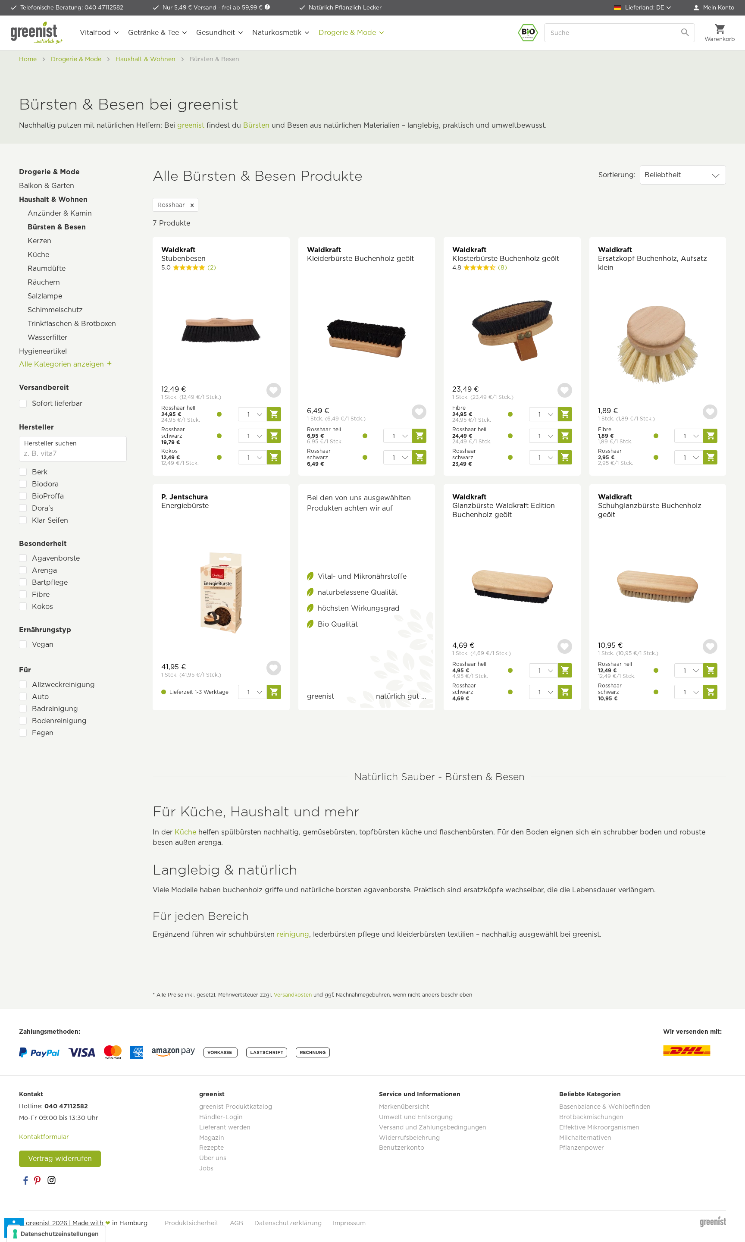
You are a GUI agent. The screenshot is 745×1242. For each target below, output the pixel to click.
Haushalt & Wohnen (53, 199)
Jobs (206, 1168)
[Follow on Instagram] (51, 1180)
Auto (40, 697)
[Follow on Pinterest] (38, 1180)
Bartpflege (50, 582)
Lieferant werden (224, 1127)
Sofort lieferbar (57, 403)
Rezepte (211, 1147)
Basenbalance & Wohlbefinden (605, 1106)
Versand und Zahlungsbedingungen (432, 1127)
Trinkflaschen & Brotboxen (72, 324)
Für (25, 670)
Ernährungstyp (45, 630)
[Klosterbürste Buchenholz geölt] (512, 332)
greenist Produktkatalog (235, 1106)
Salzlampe (45, 296)
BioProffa (48, 496)
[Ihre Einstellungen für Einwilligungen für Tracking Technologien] (56, 1234)
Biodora (45, 484)
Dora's (42, 508)
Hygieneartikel (43, 351)
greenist (190, 125)
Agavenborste (56, 558)
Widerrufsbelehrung (409, 1137)
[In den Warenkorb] (274, 692)
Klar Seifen (50, 520)
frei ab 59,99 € (243, 7)
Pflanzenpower (581, 1147)
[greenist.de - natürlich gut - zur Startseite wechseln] (36, 33)
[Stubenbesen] (221, 332)
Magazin (211, 1137)
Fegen (42, 733)
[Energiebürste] (221, 594)
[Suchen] (686, 32)
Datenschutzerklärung (288, 1223)
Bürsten (256, 125)
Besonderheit (43, 543)
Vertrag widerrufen (60, 1158)
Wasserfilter (47, 337)
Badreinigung (55, 709)
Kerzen (39, 241)
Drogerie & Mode (49, 172)
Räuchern (44, 282)
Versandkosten (293, 994)
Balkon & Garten (46, 186)
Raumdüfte (47, 268)
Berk (39, 472)
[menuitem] (714, 8)
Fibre (41, 594)
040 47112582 (66, 1106)
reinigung (293, 934)
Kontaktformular (44, 1136)
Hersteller (36, 427)
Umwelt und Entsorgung (416, 1116)
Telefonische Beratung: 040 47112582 (71, 7)
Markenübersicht (404, 1106)
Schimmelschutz (55, 310)
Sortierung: (616, 175)
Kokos (42, 606)
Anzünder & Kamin (60, 213)
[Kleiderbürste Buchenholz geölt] (367, 342)
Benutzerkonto (401, 1147)
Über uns (212, 1157)
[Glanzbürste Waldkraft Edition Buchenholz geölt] (512, 588)
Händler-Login (221, 1116)
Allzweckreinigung (63, 685)
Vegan (42, 644)
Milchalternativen (585, 1137)
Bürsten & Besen (57, 227)
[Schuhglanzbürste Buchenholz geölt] (658, 588)
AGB (236, 1223)
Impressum (349, 1223)
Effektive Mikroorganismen (599, 1127)
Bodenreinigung (59, 721)
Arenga (44, 570)
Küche (38, 255)
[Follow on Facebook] (25, 1180)
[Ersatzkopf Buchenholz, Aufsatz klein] (658, 347)
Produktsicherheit (192, 1223)
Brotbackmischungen (591, 1116)
